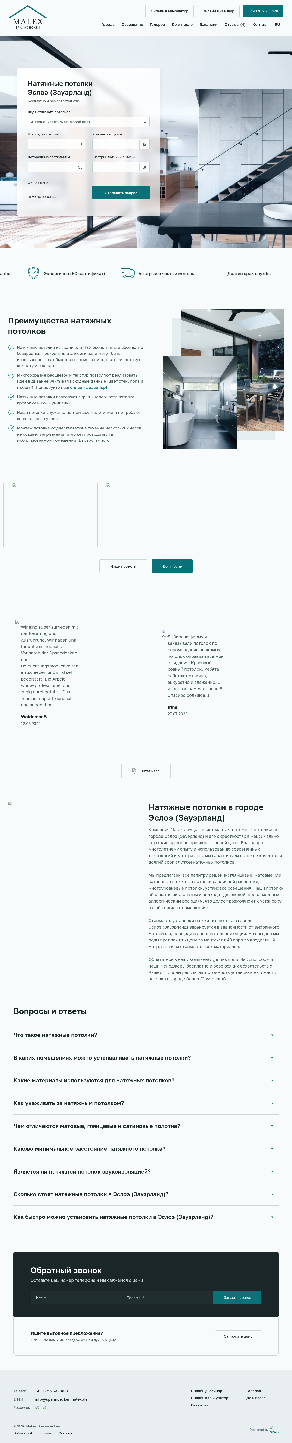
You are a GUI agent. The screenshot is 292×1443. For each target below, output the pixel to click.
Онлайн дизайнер (206, 1390)
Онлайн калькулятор (209, 1398)
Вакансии (208, 24)
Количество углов (107, 134)
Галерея (157, 24)
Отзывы (235, 24)
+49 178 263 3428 (51, 1390)
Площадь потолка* (44, 134)
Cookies (65, 1433)
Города (108, 24)
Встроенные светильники (49, 157)
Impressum (46, 1433)
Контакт (260, 24)
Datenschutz (23, 1433)
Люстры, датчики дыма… (113, 157)
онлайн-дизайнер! (88, 387)
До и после (182, 24)
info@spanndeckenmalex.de (61, 1399)
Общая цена (42, 189)
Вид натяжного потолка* (49, 112)
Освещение (132, 24)
